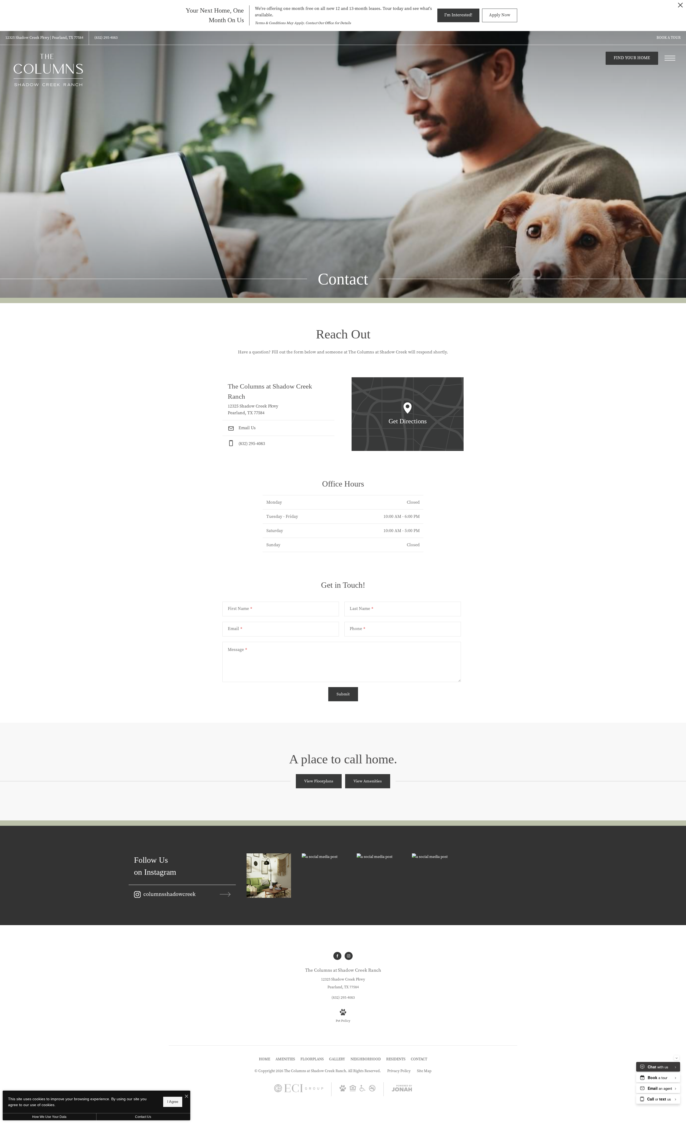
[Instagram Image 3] (379, 856)
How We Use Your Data (49, 1117)
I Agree (172, 1102)
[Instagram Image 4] (434, 856)
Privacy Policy (399, 1070)
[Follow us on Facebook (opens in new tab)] (337, 956)
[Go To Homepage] (48, 70)
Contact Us (143, 1117)
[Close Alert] (680, 6)
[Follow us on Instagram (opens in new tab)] (349, 956)
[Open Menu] (670, 58)
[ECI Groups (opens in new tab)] (298, 1091)
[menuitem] (264, 1059)
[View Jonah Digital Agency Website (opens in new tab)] (402, 1089)
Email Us (246, 428)
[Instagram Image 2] (324, 856)
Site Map (424, 1070)
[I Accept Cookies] (186, 1097)
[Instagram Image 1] (269, 875)
